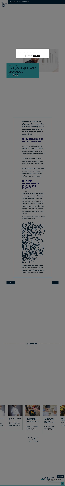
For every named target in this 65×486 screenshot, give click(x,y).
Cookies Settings (29, 55)
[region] (32, 53)
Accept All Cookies (36, 55)
